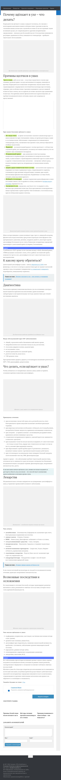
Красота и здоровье (28, 8)
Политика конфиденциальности (18, 766)
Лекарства (16, 8)
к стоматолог (35, 269)
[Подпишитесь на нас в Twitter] (57, 760)
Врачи (52, 8)
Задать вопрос (43, 697)
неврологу (44, 269)
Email (31, 738)
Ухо (24, 682)
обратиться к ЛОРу (37, 264)
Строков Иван (16, 687)
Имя (6, 738)
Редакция (6, 766)
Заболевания (7, 8)
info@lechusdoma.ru (15, 768)
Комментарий (9, 727)
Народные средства (42, 8)
